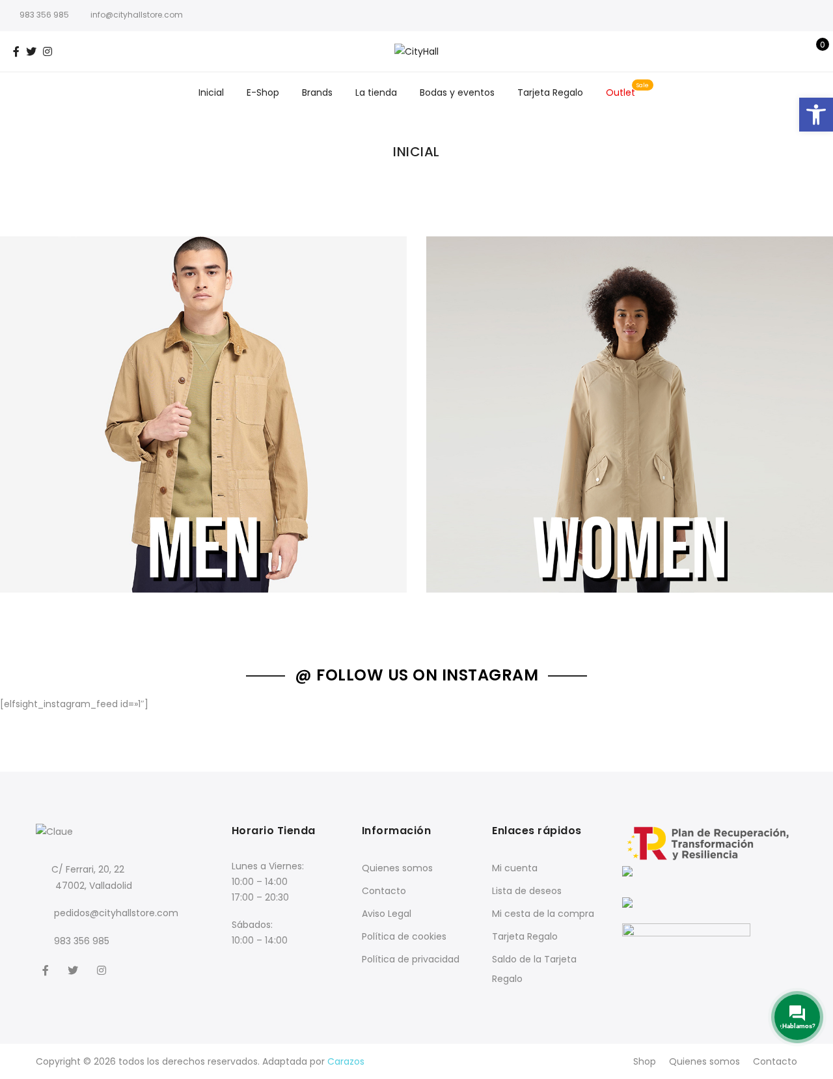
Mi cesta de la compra (543, 913)
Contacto (384, 890)
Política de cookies (404, 936)
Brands (317, 92)
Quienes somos (397, 868)
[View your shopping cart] (813, 51)
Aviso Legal (386, 913)
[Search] (773, 51)
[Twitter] (74, 970)
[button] (816, 115)
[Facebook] (47, 970)
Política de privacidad (410, 959)
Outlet (620, 92)
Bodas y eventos (457, 92)
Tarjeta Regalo (550, 92)
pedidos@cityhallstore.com (116, 912)
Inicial (211, 92)
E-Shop (263, 92)
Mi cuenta (515, 868)
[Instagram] (103, 970)
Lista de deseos (527, 890)
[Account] (793, 51)
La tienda (376, 92)
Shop (644, 1061)
